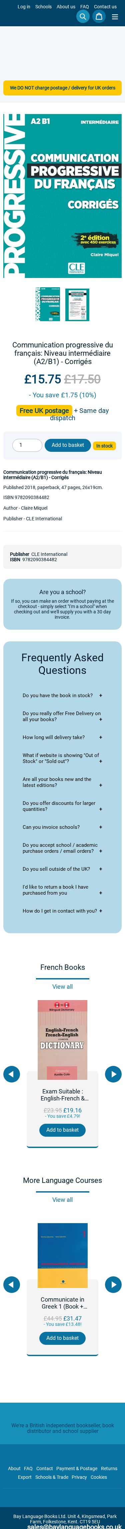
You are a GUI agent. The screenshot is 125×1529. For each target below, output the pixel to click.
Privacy (79, 1477)
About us (66, 6)
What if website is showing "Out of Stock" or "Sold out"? (61, 758)
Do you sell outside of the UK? (56, 869)
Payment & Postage (76, 1468)
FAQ (84, 6)
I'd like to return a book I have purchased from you (55, 890)
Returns (109, 1468)
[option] (62, 1074)
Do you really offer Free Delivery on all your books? (62, 716)
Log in (24, 6)
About (14, 1468)
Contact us (105, 6)
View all (62, 986)
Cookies (99, 1477)
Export (25, 1477)
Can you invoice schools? (51, 827)
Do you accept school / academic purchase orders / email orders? (60, 848)
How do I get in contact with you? (60, 911)
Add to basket (62, 1130)
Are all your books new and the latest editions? (57, 782)
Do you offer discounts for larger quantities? (59, 806)
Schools (43, 6)
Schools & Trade (51, 1477)
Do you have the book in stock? (58, 696)
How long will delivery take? (54, 737)
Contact (44, 1468)
